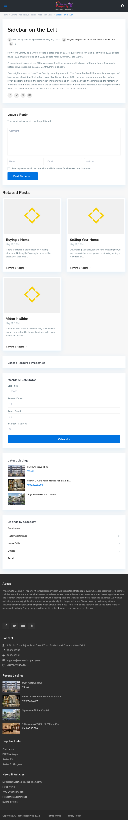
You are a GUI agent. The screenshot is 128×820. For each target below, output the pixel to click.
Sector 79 (7, 759)
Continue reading (15, 268)
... (27, 256)
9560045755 (13, 650)
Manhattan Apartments (14, 796)
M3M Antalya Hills (37, 467)
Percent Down (15, 398)
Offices (11, 550)
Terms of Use (54, 815)
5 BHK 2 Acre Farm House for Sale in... (49, 480)
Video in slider (17, 318)
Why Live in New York (13, 791)
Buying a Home (18, 239)
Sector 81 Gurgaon (12, 764)
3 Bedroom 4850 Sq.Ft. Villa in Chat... (42, 724)
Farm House (14, 528)
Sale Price (13, 386)
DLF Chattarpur (10, 754)
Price (99, 39)
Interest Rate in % (17, 424)
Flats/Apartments (17, 535)
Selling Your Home (84, 239)
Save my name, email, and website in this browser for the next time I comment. (52, 168)
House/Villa (14, 543)
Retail (11, 558)
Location (91, 39)
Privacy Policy (74, 815)
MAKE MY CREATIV (16, 665)
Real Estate (109, 39)
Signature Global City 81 (41, 494)
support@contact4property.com (23, 660)
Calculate (64, 439)
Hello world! (8, 786)
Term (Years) (14, 411)
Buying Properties (76, 39)
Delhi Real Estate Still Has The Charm (22, 781)
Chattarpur (8, 749)
